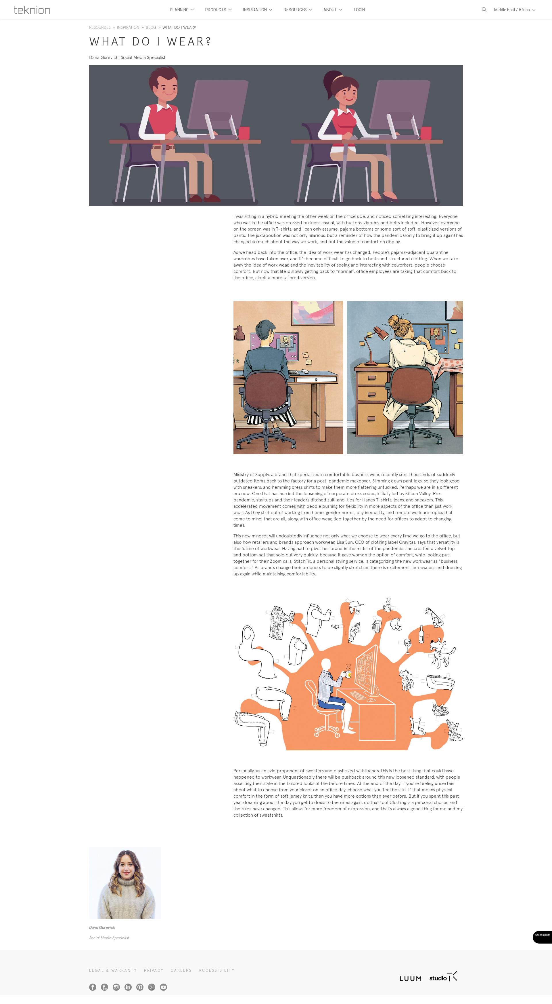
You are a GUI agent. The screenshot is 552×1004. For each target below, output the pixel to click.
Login (359, 9)
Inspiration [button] (255, 9)
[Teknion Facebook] (92, 987)
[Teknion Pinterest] (139, 987)
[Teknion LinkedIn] (128, 987)
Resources (100, 27)
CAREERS (181, 970)
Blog (151, 27)
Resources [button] (296, 9)
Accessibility (217, 970)
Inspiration (128, 27)
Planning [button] (179, 9)
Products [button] (216, 9)
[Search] (484, 10)
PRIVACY (154, 970)
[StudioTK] (443, 975)
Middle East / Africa (512, 9)
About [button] (330, 9)
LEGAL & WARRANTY (113, 970)
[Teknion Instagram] (116, 987)
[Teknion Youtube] (163, 987)
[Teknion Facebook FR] (104, 987)
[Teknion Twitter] (151, 987)
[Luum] (409, 975)
